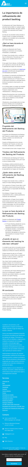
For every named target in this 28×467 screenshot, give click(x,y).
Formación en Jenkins (7, 399)
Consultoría (5, 387)
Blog (3, 383)
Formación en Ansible (8, 395)
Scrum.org (5, 410)
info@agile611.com (9, 434)
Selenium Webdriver (7, 402)
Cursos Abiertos (6, 391)
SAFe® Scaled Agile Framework (10, 404)
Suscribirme (14, 463)
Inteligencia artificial (7, 400)
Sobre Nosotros (8, 441)
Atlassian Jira (5, 381)
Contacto (4, 389)
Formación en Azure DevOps (9, 397)
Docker (4, 393)
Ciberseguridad (6, 385)
